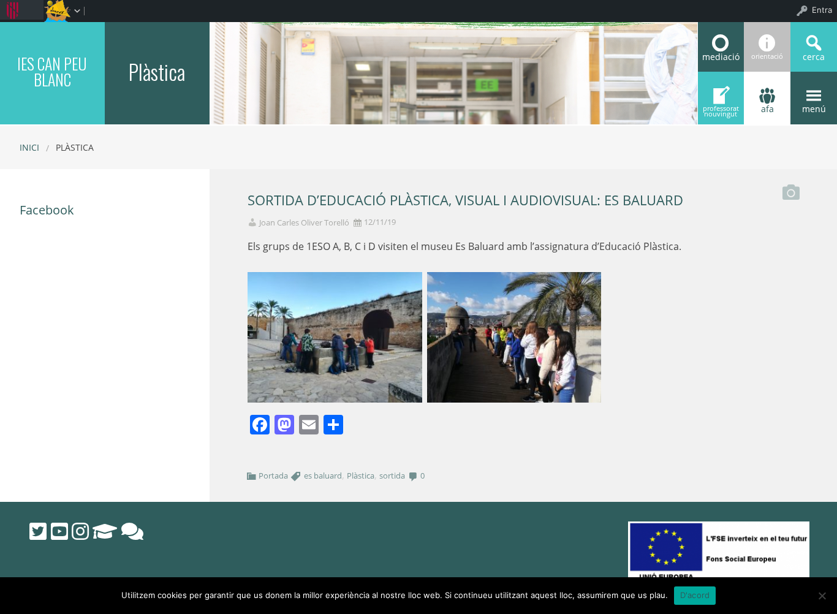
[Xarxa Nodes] (132, 531)
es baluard (323, 475)
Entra (822, 10)
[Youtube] (59, 531)
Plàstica (360, 475)
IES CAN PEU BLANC (52, 71)
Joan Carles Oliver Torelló (304, 223)
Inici (29, 147)
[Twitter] (38, 531)
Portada (273, 475)
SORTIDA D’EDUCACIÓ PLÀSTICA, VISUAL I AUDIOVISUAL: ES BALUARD (465, 200)
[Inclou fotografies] (791, 189)
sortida (392, 475)
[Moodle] (105, 531)
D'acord (695, 595)
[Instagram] (80, 531)
